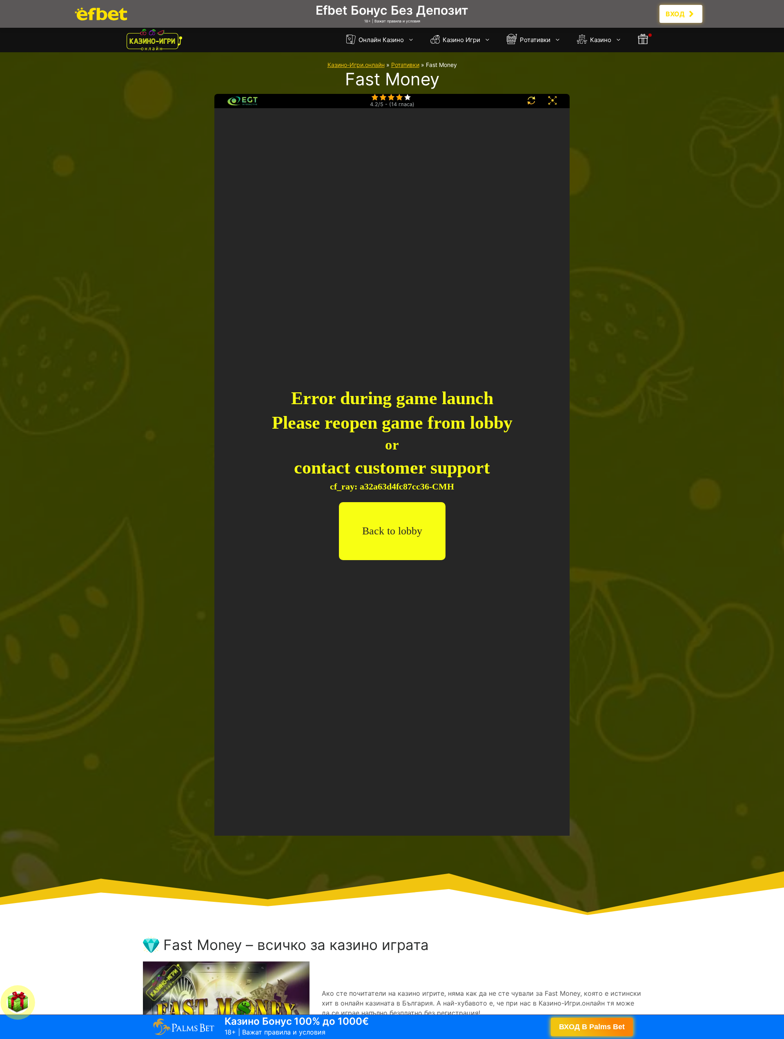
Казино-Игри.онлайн (356, 64)
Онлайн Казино (380, 40)
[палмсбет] (392, 14)
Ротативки (534, 40)
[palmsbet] (392, 1027)
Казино (599, 40)
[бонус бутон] (643, 40)
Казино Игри (460, 40)
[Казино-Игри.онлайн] (154, 40)
